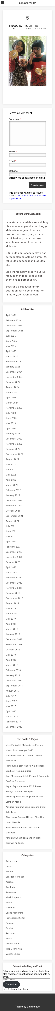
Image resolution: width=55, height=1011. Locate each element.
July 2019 (11, 608)
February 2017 (13, 721)
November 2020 (14, 557)
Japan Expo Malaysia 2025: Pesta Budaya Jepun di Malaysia (23, 789)
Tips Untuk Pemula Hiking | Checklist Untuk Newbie (25, 820)
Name (13, 151)
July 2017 (11, 696)
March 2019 (12, 629)
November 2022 (14, 444)
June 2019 (11, 613)
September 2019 (14, 598)
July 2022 (11, 464)
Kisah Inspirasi (13, 897)
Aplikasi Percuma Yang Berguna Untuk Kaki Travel (26, 809)
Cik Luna (29, 27)
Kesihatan (11, 887)
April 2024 (11, 397)
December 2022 (14, 438)
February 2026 (13, 320)
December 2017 (14, 680)
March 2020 (12, 572)
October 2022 (13, 449)
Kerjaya (10, 882)
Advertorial (11, 861)
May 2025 (11, 346)
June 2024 (11, 392)
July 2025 (11, 336)
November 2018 (14, 644)
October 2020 (13, 562)
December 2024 (14, 372)
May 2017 (11, 706)
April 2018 (11, 660)
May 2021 (11, 536)
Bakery (9, 871)
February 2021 (13, 546)
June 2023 (11, 418)
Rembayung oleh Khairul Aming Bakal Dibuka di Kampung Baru (25, 768)
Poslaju (10, 923)
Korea (9, 902)
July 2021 (11, 526)
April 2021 (11, 541)
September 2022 (14, 454)
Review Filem (13, 943)
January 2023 (13, 433)
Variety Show (13, 954)
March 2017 (12, 716)
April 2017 (11, 711)
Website (13, 170)
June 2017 (11, 701)
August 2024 (12, 387)
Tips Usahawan (14, 949)
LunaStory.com (27, 3)
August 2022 (12, 459)
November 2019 (14, 588)
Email (12, 161)
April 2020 (11, 567)
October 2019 (13, 593)
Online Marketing (14, 912)
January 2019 (13, 634)
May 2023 (11, 423)
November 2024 (14, 377)
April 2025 (11, 351)
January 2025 (13, 366)
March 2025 (12, 356)
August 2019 (12, 603)
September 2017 (14, 685)
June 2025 (11, 341)
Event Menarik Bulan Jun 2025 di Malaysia (23, 830)
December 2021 (14, 500)
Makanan (10, 907)
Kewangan (11, 892)
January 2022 (13, 495)
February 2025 (13, 361)
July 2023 (11, 413)
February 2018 (13, 670)
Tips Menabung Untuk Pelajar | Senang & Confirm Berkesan (27, 779)
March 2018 (12, 665)
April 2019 (11, 624)
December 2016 (14, 727)
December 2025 (14, 325)
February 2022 (13, 490)
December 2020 (14, 552)
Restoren (10, 933)
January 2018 (13, 675)
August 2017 (12, 691)
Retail (9, 938)
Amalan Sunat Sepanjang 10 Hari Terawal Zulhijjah (23, 840)
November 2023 (14, 408)
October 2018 (13, 649)
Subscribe (11, 984)
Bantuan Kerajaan (15, 876)
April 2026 (11, 315)
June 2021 (11, 531)
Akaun (9, 866)
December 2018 (14, 639)
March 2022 (12, 485)
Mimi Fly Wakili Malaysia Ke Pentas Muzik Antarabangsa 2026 (24, 748)
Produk (9, 928)
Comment (15, 119)
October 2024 (13, 382)
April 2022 (11, 480)
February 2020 (13, 577)
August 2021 (12, 521)
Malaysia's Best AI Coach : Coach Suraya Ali (24, 758)
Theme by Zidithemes (27, 1006)
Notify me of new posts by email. (28, 177)
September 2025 (14, 330)
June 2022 (11, 469)
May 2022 (11, 474)
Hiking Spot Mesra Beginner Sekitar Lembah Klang (24, 799)
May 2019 (11, 619)
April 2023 (11, 428)
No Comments (40, 27)
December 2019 (14, 582)
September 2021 (14, 516)
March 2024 (12, 402)
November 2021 (14, 505)
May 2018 (11, 655)
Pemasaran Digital (15, 918)
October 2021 (13, 510)
